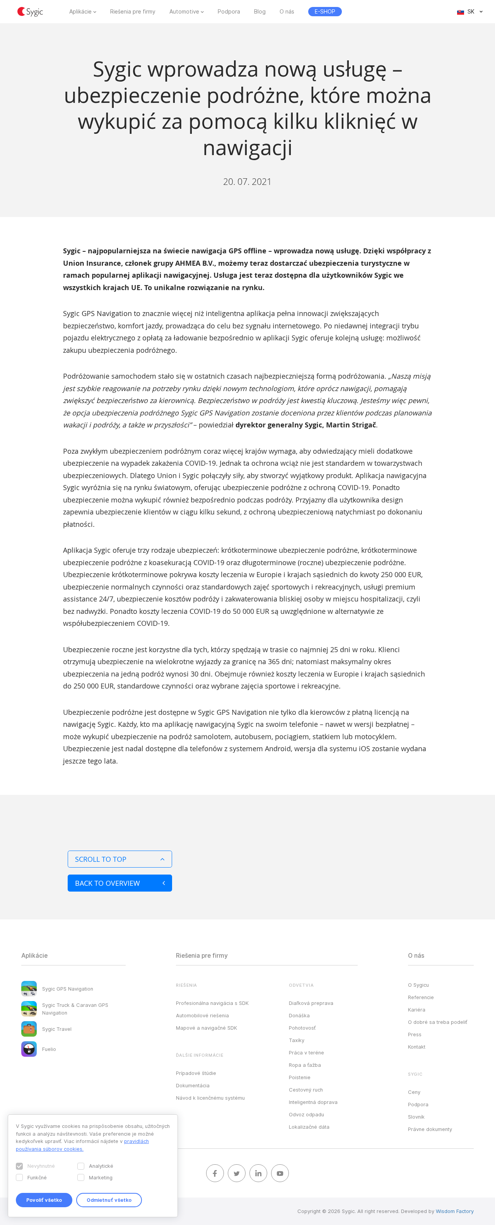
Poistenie (300, 1077)
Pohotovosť (302, 1028)
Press (415, 1034)
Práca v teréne (306, 1052)
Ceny (414, 1092)
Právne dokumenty (430, 1129)
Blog (260, 12)
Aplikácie (80, 12)
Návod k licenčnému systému (210, 1098)
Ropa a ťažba (305, 1065)
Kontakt (416, 1047)
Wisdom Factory (455, 1211)
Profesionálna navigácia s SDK (212, 1003)
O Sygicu (418, 985)
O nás (287, 12)
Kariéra (416, 1009)
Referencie (421, 997)
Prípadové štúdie (196, 1073)
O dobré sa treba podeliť (437, 1022)
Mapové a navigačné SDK (206, 1028)
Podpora (229, 12)
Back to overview (107, 883)
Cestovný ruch (306, 1090)
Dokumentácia (193, 1085)
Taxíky (296, 1040)
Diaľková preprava (311, 1003)
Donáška (299, 1015)
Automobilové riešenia (202, 1015)
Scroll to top (100, 859)
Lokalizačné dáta (309, 1127)
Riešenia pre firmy (132, 12)
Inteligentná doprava (313, 1102)
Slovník (416, 1117)
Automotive (184, 12)
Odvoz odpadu (306, 1114)
